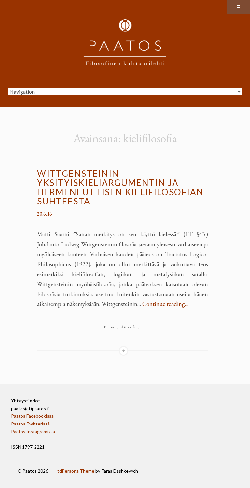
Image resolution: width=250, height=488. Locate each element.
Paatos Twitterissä (30, 423)
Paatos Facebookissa (32, 416)
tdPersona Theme (75, 471)
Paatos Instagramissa (33, 431)
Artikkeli (128, 327)
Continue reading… (165, 304)
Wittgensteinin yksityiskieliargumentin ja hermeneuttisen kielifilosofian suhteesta (120, 187)
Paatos (109, 327)
